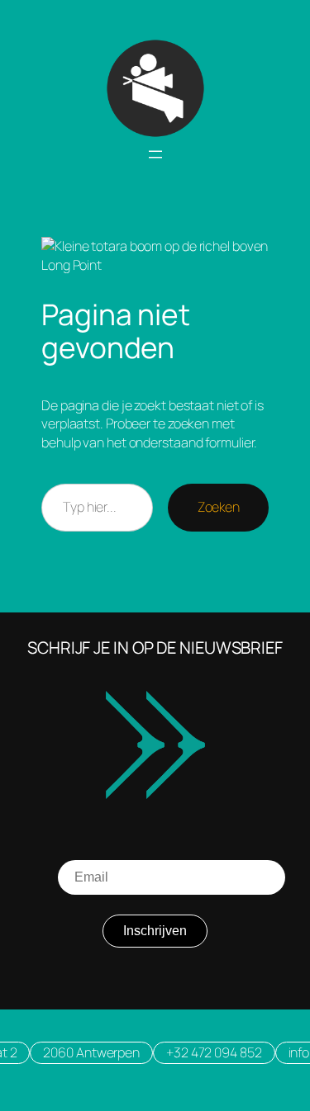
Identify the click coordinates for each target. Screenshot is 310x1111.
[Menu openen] (155, 154)
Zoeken (218, 507)
